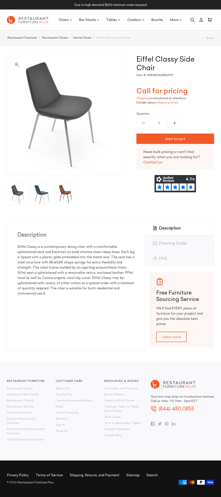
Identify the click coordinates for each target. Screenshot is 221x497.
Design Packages (117, 429)
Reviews (62, 419)
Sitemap (133, 475)
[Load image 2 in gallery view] (43, 194)
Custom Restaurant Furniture (21, 421)
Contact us (153, 162)
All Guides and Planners (121, 388)
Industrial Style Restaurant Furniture (26, 431)
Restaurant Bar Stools (22, 394)
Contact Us (64, 394)
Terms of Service (49, 475)
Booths (157, 20)
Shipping (142, 98)
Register (62, 431)
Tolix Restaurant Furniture (25, 439)
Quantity (142, 114)
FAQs (59, 406)
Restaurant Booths (20, 406)
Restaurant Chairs (20, 388)
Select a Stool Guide (119, 400)
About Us (62, 388)
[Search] (192, 20)
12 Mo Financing (67, 412)
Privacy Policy (18, 475)
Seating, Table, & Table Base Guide (121, 409)
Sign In (60, 425)
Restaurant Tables (20, 400)
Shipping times (167, 102)
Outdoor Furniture (19, 412)
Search (152, 475)
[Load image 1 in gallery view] (19, 194)
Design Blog (113, 435)
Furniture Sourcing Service (74, 400)
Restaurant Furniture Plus (36, 482)
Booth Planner (114, 394)
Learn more (171, 337)
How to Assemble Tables (122, 423)
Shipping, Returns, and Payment (94, 475)
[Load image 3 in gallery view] (67, 194)
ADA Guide (112, 417)
